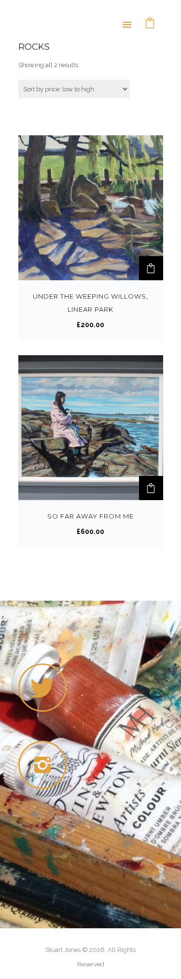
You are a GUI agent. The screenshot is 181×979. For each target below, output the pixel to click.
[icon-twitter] (42, 687)
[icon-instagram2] (44, 765)
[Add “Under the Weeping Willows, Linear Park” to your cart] (151, 268)
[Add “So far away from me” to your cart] (151, 488)
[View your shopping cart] (150, 23)
